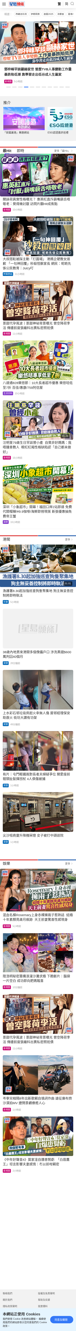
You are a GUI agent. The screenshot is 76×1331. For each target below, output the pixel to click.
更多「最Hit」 (62, 150)
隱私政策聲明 (10, 1306)
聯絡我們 (7, 1293)
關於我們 (7, 1299)
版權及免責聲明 (46, 1293)
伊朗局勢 (35, 14)
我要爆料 (43, 1306)
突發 (6, 663)
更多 (67, 539)
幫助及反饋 (44, 1299)
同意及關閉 (61, 1319)
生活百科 (9, 81)
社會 (6, 602)
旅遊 (6, 522)
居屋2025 (48, 14)
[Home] (16, 4)
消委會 (60, 14)
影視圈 (7, 210)
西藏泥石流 (21, 14)
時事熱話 (8, 274)
